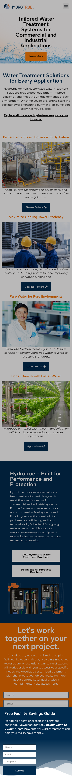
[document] (36, 389)
